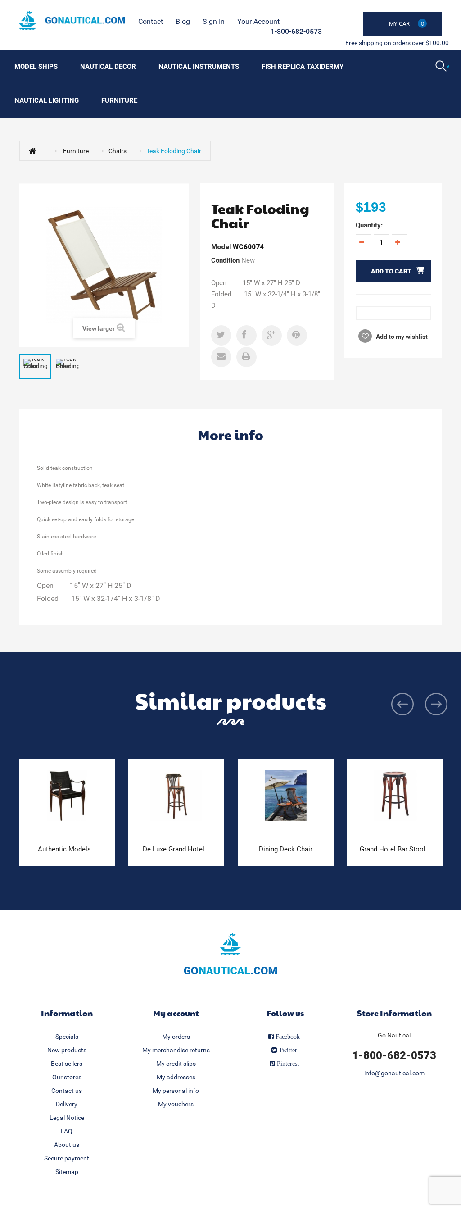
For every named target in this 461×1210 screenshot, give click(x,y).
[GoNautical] (72, 20)
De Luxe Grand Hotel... (176, 849)
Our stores (66, 1077)
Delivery (66, 1104)
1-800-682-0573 (296, 31)
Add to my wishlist (401, 336)
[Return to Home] (35, 150)
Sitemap (66, 1171)
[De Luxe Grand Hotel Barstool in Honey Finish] (176, 795)
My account (176, 1013)
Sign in (214, 21)
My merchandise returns (176, 1050)
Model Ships (36, 67)
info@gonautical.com (394, 1073)
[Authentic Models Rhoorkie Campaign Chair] (67, 795)
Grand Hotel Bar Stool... (395, 849)
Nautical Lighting (46, 100)
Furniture (119, 100)
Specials (66, 1036)
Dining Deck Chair (285, 849)
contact (150, 21)
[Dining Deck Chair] (286, 795)
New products (66, 1050)
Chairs (117, 151)
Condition (225, 260)
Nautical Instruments (198, 67)
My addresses (176, 1077)
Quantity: (369, 225)
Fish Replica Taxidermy (302, 67)
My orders (176, 1036)
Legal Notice (67, 1117)
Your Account (258, 21)
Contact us (66, 1090)
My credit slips (176, 1063)
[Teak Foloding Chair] (35, 366)
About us (66, 1144)
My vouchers (176, 1104)
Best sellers (66, 1063)
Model (221, 247)
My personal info (176, 1090)
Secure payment (66, 1158)
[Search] (442, 67)
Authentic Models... (67, 849)
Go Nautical (394, 1035)
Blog (183, 21)
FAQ (66, 1131)
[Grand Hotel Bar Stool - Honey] (395, 795)
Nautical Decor (108, 67)
